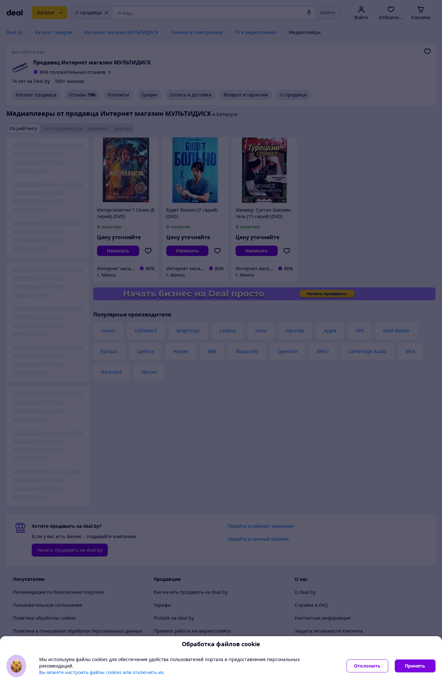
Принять (415, 666)
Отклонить (367, 666)
